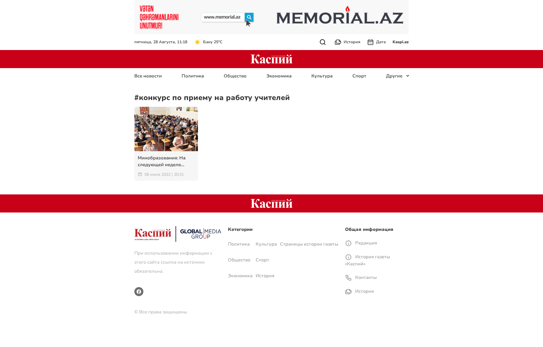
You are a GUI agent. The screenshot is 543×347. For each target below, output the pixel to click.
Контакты (365, 277)
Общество (235, 76)
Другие (394, 76)
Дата (381, 42)
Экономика (279, 76)
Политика (193, 76)
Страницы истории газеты (309, 244)
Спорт (359, 76)
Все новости (148, 76)
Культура (322, 76)
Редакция (365, 243)
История (352, 42)
